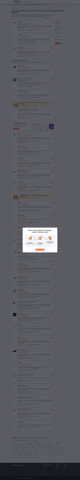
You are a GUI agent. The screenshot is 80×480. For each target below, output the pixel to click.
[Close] (56, 229)
